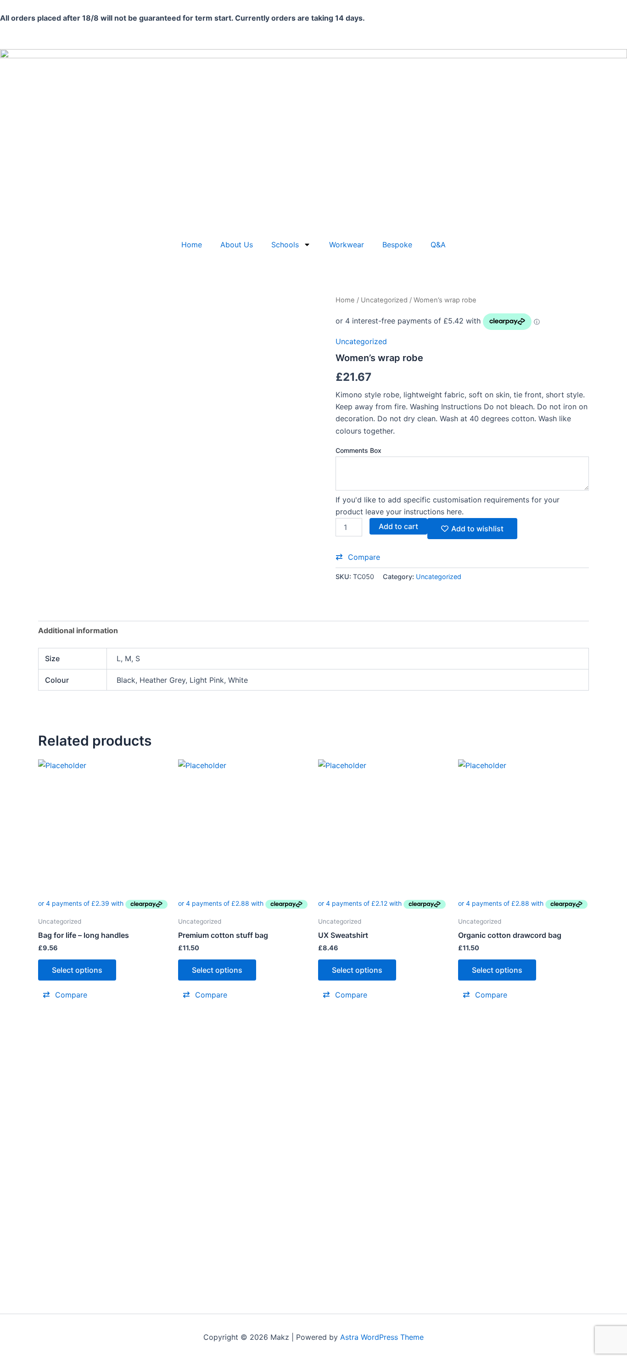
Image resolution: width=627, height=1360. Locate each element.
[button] (358, 557)
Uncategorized (384, 300)
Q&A (438, 244)
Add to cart (398, 526)
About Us (236, 244)
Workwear (346, 244)
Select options (77, 970)
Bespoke (397, 244)
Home (191, 244)
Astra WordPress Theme (382, 1337)
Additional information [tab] (78, 630)
